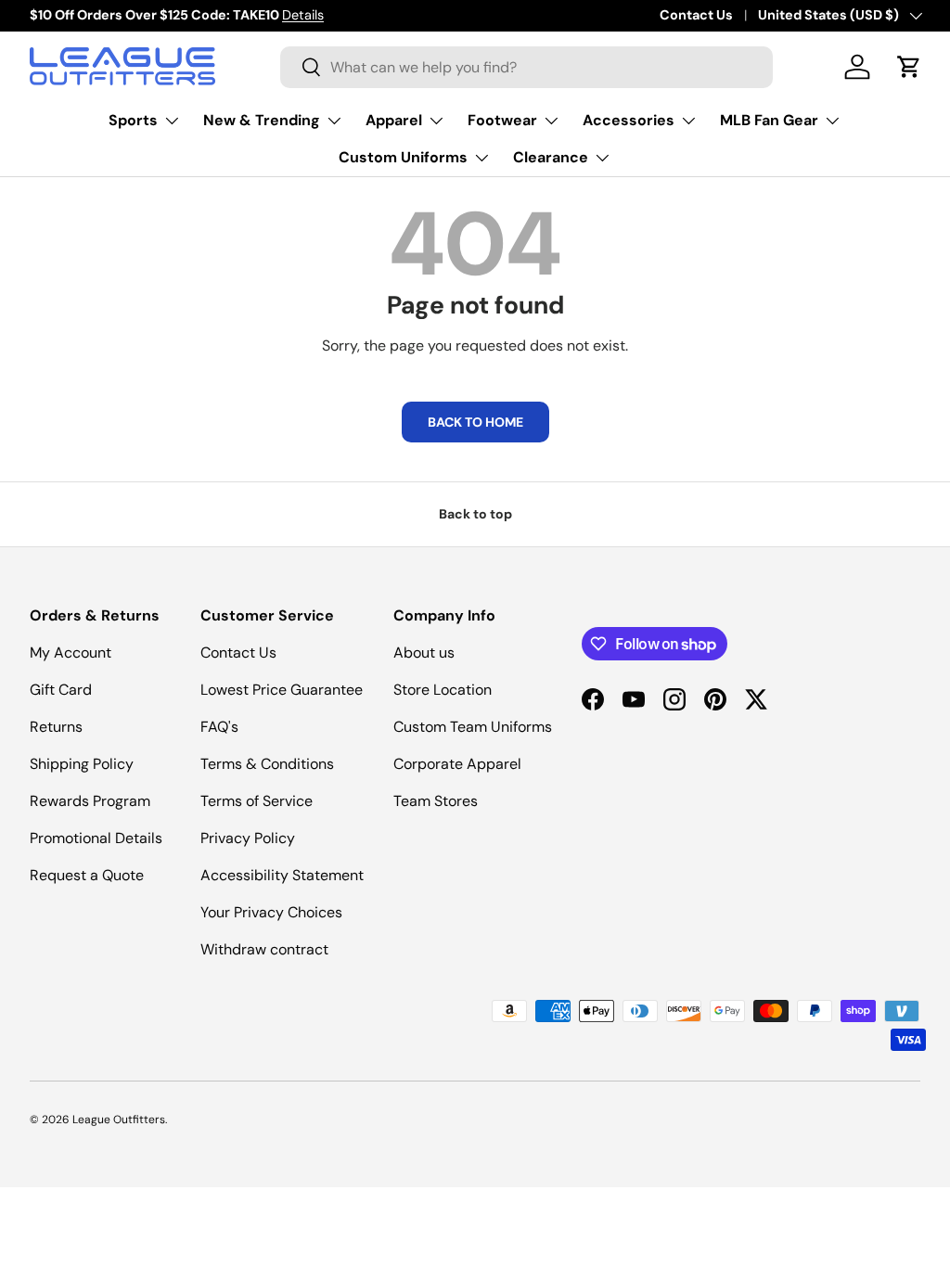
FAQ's (219, 726)
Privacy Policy (247, 838)
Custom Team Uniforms (472, 726)
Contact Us (696, 14)
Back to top (475, 514)
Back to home (475, 422)
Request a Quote (87, 875)
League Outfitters (118, 1119)
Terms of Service (256, 801)
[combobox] (526, 67)
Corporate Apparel (457, 764)
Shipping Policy (82, 764)
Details (303, 14)
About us (424, 652)
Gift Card (61, 689)
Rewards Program (90, 801)
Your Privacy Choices (271, 912)
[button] (909, 66)
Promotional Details (96, 838)
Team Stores (435, 801)
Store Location (442, 689)
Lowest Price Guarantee (281, 689)
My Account (70, 652)
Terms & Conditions (267, 764)
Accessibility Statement (282, 875)
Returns (56, 726)
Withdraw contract (264, 949)
